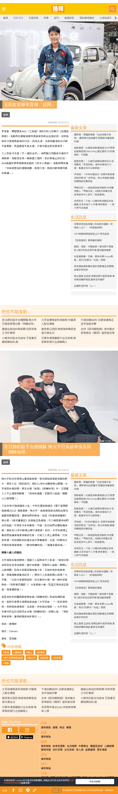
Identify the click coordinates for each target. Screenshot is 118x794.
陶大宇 (32, 657)
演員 (6, 663)
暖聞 (68, 727)
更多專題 (102, 749)
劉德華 (41, 652)
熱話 (61, 727)
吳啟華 (44, 657)
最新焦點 (46, 727)
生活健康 (72, 746)
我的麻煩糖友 (87, 18)
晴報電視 (18, 18)
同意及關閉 (94, 781)
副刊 (56, 18)
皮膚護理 (90, 749)
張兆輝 (57, 657)
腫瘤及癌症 (96, 746)
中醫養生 (83, 746)
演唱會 (18, 652)
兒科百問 (58, 749)
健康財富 (69, 18)
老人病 (79, 749)
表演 (6, 652)
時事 (46, 18)
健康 (5, 18)
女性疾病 (69, 749)
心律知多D (105, 18)
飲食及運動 (59, 746)
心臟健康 (109, 746)
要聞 (55, 727)
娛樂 (5, 115)
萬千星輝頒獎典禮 (13, 657)
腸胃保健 (46, 749)
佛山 (30, 652)
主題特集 (33, 18)
